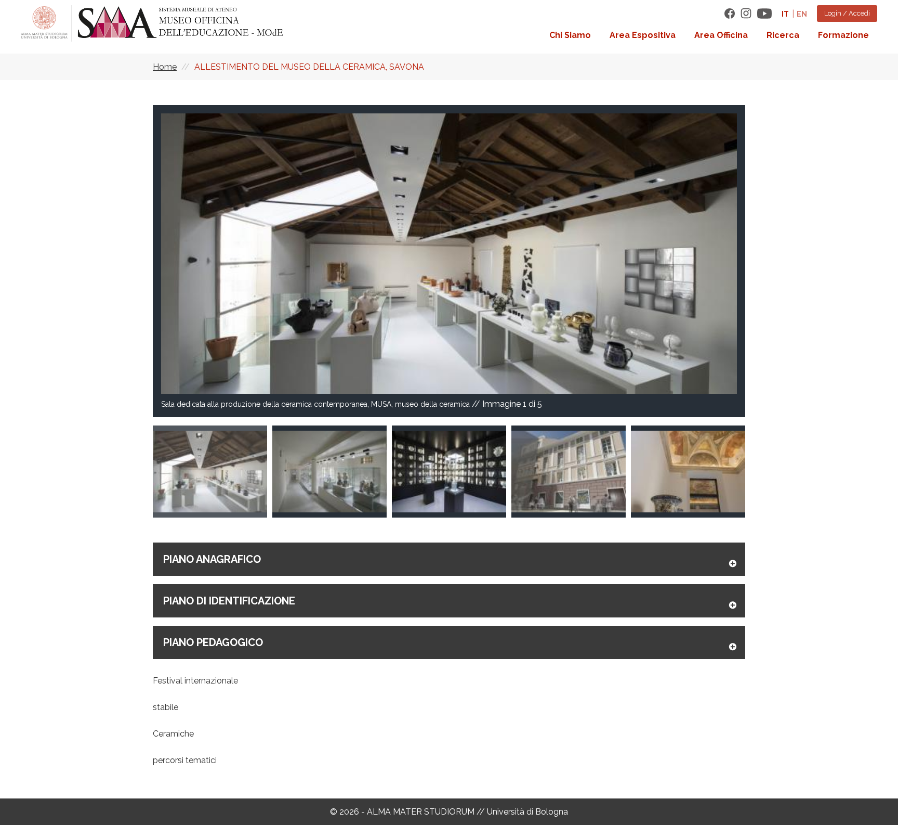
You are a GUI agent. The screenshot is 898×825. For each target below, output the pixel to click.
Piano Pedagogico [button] (213, 642)
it (785, 14)
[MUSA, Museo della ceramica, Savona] (568, 472)
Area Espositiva (643, 35)
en (802, 14)
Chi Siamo (570, 35)
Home (165, 67)
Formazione (843, 35)
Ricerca (783, 35)
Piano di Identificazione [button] (229, 601)
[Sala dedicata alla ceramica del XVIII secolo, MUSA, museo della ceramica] (329, 472)
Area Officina (721, 35)
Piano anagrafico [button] (212, 559)
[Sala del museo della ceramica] (688, 472)
